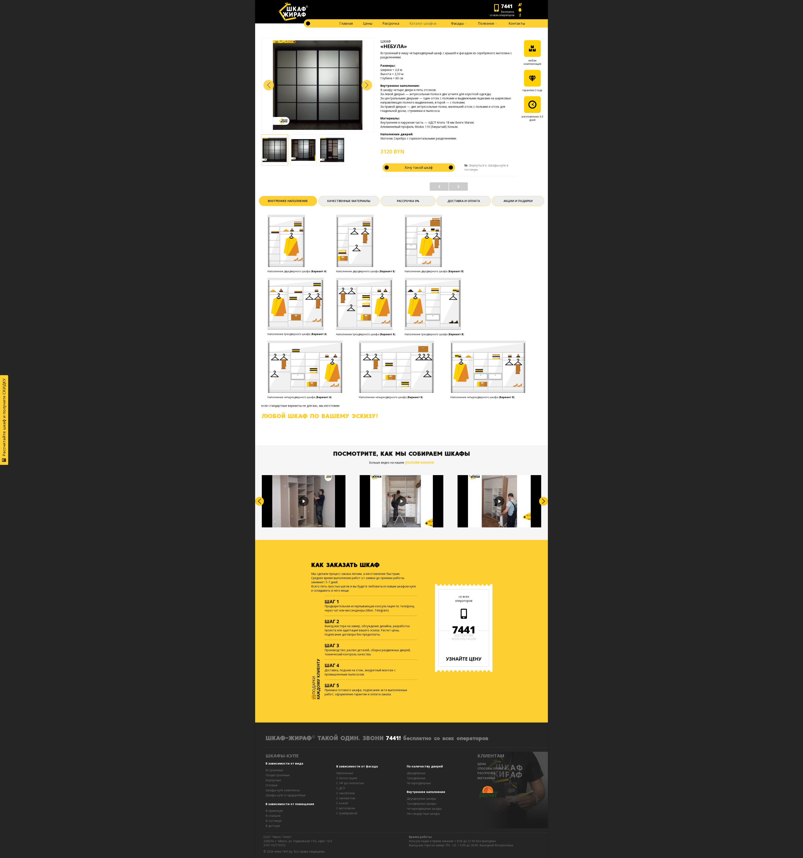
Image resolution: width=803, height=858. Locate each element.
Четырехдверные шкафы (424, 809)
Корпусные (273, 780)
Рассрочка (390, 23)
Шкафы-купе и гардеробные (286, 795)
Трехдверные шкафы (421, 804)
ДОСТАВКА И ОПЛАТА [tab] (464, 201)
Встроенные (274, 770)
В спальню (273, 816)
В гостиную (274, 821)
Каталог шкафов (423, 23)
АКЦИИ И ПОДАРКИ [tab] (518, 201)
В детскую (273, 826)
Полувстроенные (278, 775)
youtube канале (419, 462)
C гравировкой (346, 813)
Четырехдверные (419, 783)
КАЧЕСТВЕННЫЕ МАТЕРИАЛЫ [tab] (348, 201)
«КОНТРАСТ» (439, 186)
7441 (464, 630)
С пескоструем (346, 778)
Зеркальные (344, 773)
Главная (346, 23)
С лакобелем (345, 793)
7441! (393, 738)
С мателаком (345, 808)
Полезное (486, 23)
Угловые (272, 785)
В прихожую (274, 811)
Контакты (517, 23)
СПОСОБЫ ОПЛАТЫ (491, 768)
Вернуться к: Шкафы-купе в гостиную (486, 167)
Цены (367, 23)
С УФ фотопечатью (350, 783)
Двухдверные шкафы (421, 798)
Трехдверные (416, 778)
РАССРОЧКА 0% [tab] (408, 201)
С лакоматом (345, 798)
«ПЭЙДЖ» (458, 186)
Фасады (457, 23)
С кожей (342, 803)
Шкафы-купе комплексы (283, 790)
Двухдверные (416, 773)
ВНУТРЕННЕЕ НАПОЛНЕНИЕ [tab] (288, 201)
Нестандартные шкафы (423, 814)
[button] (367, 85)
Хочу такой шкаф (419, 167)
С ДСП (340, 788)
